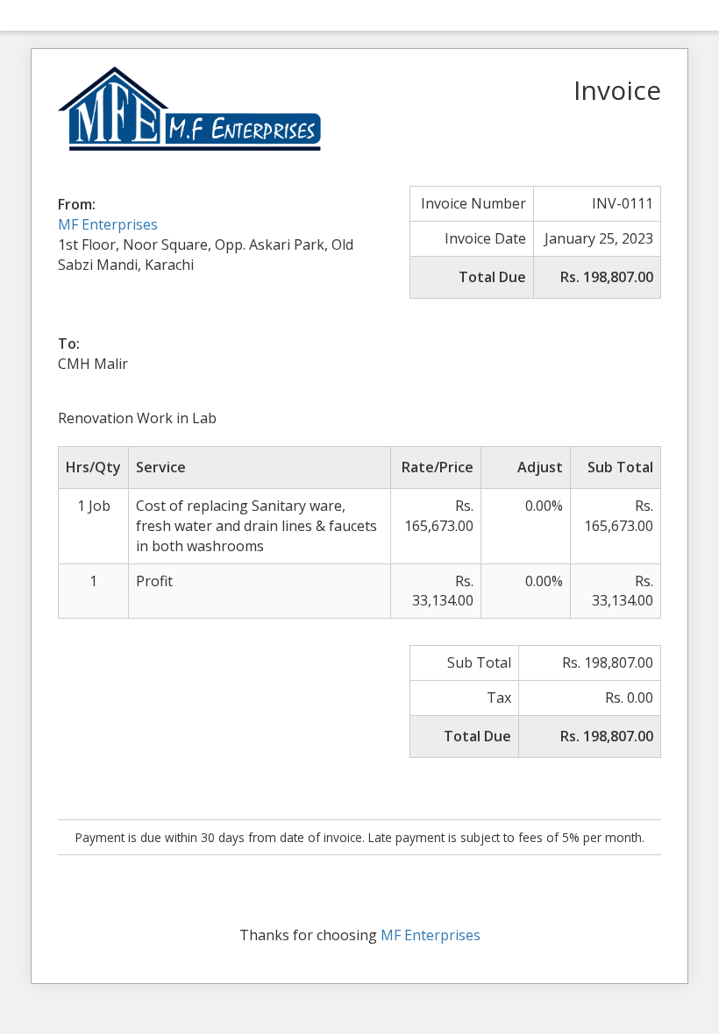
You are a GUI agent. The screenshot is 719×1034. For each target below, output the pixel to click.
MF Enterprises (108, 224)
